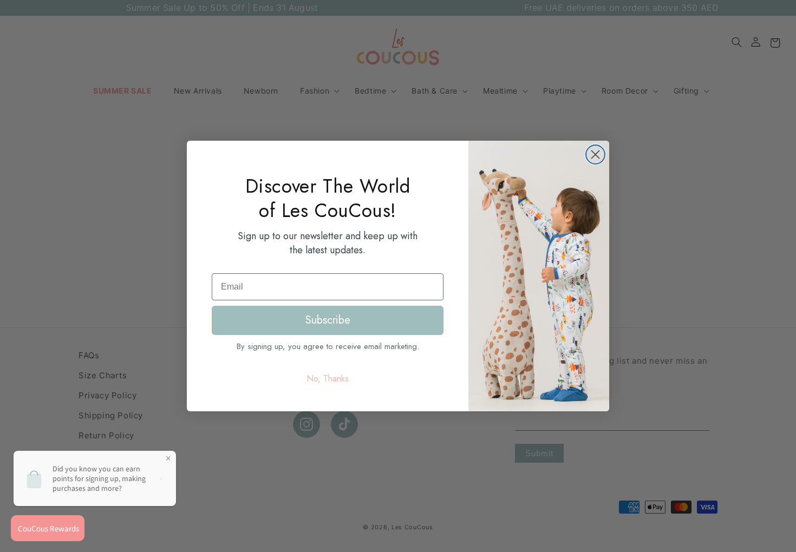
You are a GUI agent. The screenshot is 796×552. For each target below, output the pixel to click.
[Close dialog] (595, 154)
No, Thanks (327, 378)
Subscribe (327, 320)
